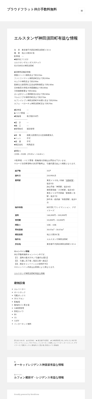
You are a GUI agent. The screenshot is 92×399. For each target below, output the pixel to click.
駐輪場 (56, 345)
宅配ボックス (26, 345)
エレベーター (58, 343)
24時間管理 (56, 340)
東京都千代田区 (43, 340)
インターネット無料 (45, 343)
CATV (66, 340)
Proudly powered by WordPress (26, 394)
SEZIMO (31, 340)
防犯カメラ (49, 345)
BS (62, 340)
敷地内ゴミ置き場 (38, 345)
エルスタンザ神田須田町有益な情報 (29, 273)
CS (70, 340)
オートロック (68, 343)
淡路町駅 (69, 180)
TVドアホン (33, 343)
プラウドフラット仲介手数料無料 (32, 9)
